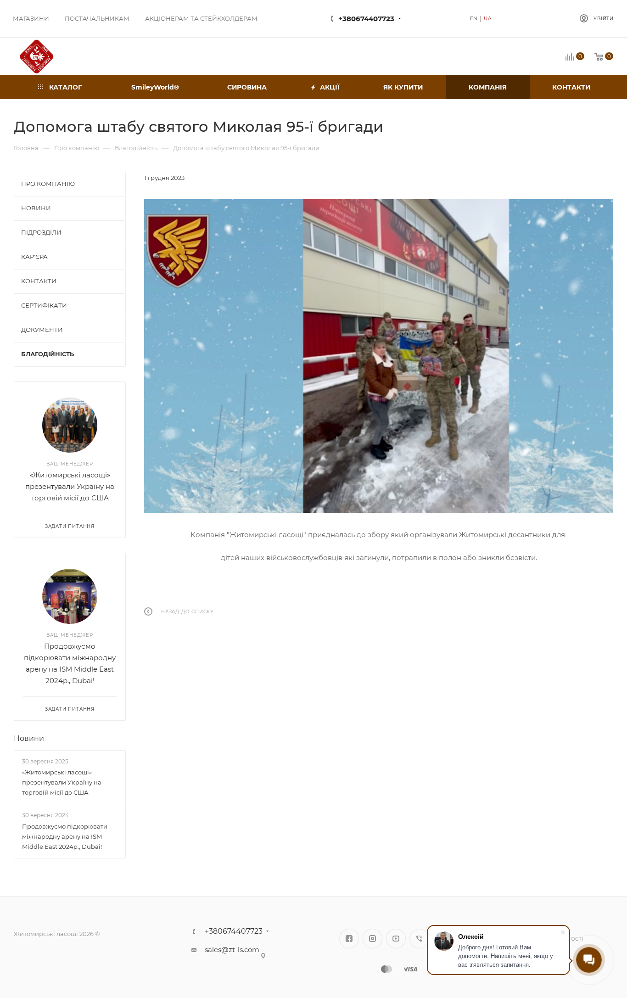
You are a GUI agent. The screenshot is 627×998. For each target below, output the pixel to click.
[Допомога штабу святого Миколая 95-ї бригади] (378, 356)
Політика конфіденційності (555, 935)
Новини (29, 738)
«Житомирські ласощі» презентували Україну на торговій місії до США (69, 486)
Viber (419, 938)
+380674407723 (366, 18)
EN (474, 19)
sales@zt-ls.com (232, 949)
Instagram (372, 938)
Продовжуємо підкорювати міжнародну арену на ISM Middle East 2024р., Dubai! (64, 836)
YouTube (396, 938)
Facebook (349, 938)
